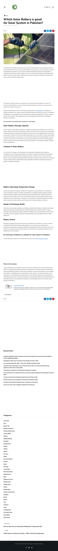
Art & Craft (6, 420)
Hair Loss (6, 454)
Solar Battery (8, 294)
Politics (5, 487)
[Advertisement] (29, 89)
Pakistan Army (7, 481)
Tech (5, 502)
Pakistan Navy (7, 484)
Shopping (6, 494)
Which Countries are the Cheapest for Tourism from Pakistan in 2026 (21, 379)
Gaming (5, 448)
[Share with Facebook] (45, 31)
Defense (6, 436)
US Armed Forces (8, 512)
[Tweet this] (48, 31)
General (5, 451)
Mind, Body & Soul (8, 471)
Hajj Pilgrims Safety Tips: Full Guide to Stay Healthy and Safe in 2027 (21, 360)
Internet (5, 461)
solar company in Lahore (42, 238)
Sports (5, 497)
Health (5, 456)
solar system (39, 110)
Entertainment (7, 443)
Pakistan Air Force (8, 479)
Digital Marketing (8, 438)
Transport (6, 504)
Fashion (5, 446)
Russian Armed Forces (9, 492)
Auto (5, 423)
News (5, 476)
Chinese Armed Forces (9, 431)
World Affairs (7, 515)
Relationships (7, 489)
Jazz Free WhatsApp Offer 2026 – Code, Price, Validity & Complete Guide (22, 363)
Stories (5, 499)
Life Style (6, 466)
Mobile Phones (7, 474)
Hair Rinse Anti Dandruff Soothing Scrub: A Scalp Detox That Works (21, 382)
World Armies (7, 517)
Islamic (5, 464)
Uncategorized (7, 509)
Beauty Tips (6, 426)
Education (6, 441)
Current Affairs (7, 433)
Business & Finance (8, 428)
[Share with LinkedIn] (50, 31)
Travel (5, 507)
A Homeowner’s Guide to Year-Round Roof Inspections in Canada (20, 370)
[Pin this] (53, 31)
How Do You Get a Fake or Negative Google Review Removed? (19, 384)
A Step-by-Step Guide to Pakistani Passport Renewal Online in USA (20, 377)
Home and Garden (8, 459)
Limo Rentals (7, 469)
